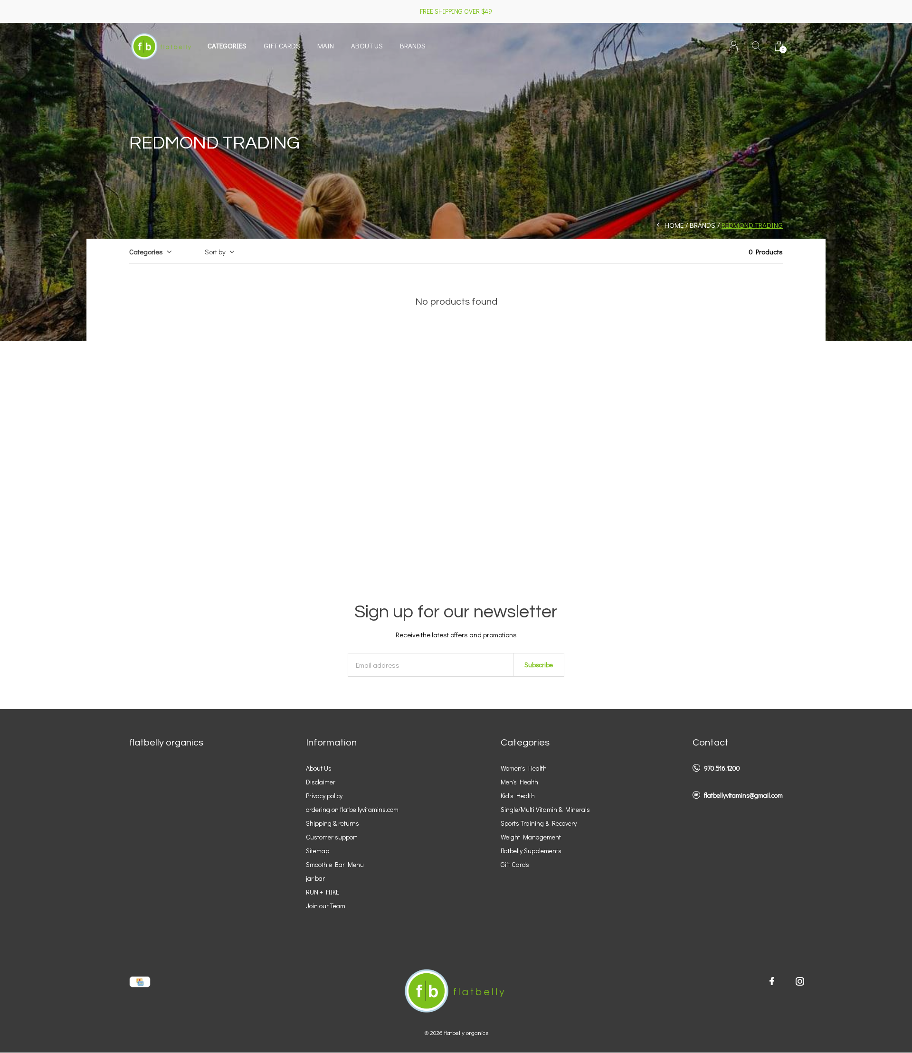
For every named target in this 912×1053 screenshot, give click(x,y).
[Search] (756, 45)
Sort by (215, 251)
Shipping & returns (332, 823)
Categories (227, 45)
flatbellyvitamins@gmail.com (743, 795)
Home (674, 225)
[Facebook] (772, 981)
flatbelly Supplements (531, 850)
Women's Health (524, 768)
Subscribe (538, 664)
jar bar (315, 878)
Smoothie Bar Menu (335, 864)
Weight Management (531, 836)
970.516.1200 (722, 768)
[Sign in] (734, 45)
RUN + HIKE (322, 891)
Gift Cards (515, 864)
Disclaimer (320, 781)
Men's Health (519, 781)
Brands (413, 45)
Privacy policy (324, 795)
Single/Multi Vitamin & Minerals (545, 809)
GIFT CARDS (282, 45)
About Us (319, 768)
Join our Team (325, 905)
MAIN (325, 45)
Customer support (331, 836)
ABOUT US (367, 45)
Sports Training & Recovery (539, 823)
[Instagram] (800, 981)
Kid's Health (518, 795)
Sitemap (317, 850)
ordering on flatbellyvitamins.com (352, 809)
